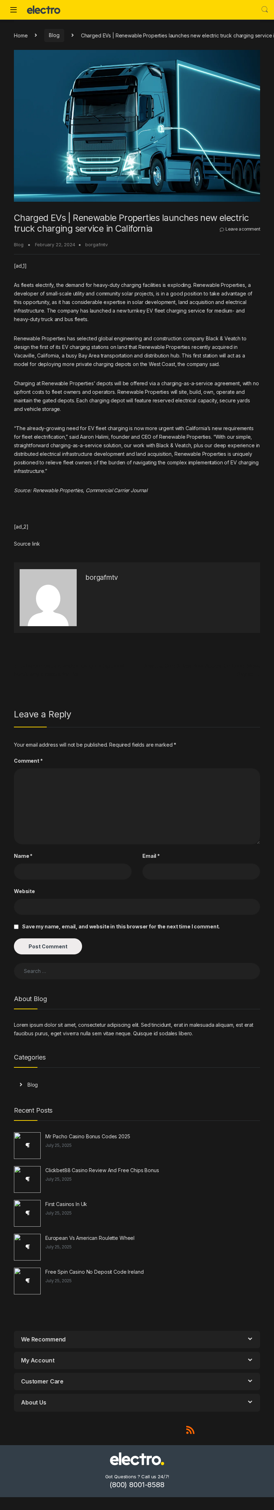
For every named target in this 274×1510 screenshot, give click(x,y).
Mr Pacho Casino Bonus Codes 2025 (87, 1136)
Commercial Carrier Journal (116, 490)
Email (151, 856)
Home (20, 35)
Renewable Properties (58, 490)
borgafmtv (96, 244)
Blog (54, 35)
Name (23, 856)
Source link (27, 544)
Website (24, 891)
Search (265, 10)
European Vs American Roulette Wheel (90, 1238)
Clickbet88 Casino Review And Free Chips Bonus (102, 1170)
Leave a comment (242, 229)
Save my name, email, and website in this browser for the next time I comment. (121, 926)
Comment (28, 761)
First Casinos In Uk (66, 1204)
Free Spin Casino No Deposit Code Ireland (94, 1272)
